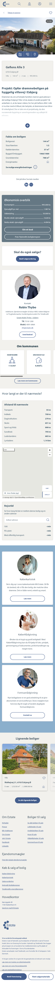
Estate (9, 925)
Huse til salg (32, 834)
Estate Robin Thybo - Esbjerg (27, 318)
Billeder (20, 54)
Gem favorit (44, 777)
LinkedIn (5, 846)
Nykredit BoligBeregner (11, 885)
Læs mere (27, 598)
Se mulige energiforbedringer (19, 167)
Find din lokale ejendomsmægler (14, 860)
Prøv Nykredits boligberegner (27, 236)
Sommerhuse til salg (35, 842)
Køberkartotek (7, 877)
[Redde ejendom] (49, 12)
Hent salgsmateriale (41, 976)
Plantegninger (27, 54)
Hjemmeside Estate (6, 4)
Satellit (47, 494)
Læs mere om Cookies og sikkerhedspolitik (16, 962)
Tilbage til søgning (14, 13)
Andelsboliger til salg (35, 830)
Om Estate (6, 834)
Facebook (5, 842)
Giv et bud (27, 229)
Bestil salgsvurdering (27, 259)
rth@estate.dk (27, 328)
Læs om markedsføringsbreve (12, 970)
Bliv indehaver (7, 830)
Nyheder (5, 823)
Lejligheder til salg (34, 827)
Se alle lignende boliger (27, 800)
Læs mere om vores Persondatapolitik (14, 966)
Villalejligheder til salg (36, 838)
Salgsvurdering (8, 881)
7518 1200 (29, 321)
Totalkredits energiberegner (12, 889)
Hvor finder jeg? (13, 493)
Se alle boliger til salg (35, 823)
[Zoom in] (50, 450)
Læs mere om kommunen (27, 381)
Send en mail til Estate (10, 908)
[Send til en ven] (31, 185)
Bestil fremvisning (14, 976)
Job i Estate (6, 838)
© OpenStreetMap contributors (23, 497)
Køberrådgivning (8, 873)
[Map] (27, 473)
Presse (4, 827)
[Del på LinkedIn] (26, 185)
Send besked (27, 334)
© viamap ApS (8, 497)
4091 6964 (30, 324)
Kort (34, 54)
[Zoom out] (50, 455)
